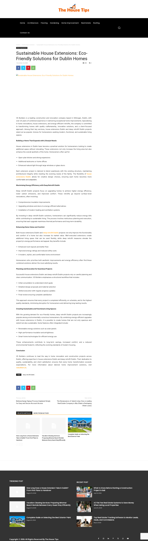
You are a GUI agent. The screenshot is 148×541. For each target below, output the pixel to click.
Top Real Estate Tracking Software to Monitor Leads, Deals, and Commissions (116, 518)
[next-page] (21, 444)
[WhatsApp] (33, 68)
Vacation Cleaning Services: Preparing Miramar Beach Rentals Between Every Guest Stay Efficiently (53, 438)
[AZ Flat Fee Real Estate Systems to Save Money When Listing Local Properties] (84, 506)
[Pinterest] (28, 68)
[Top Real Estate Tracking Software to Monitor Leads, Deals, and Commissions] (84, 521)
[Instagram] (103, 538)
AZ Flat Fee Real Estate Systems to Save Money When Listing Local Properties (114, 503)
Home (18, 45)
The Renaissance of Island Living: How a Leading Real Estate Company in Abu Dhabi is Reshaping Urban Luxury (74, 403)
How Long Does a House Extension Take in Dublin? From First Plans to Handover (27, 438)
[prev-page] (17, 444)
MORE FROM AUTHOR (41, 413)
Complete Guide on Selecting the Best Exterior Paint (49, 517)
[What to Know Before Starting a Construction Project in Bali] (84, 492)
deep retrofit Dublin (28, 374)
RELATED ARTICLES (24, 413)
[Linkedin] (108, 538)
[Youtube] (128, 538)
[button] (119, 28)
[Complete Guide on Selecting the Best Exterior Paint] (80, 425)
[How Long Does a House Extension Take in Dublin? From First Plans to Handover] (28, 426)
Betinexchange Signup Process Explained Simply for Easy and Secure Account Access (33, 402)
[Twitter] (23, 68)
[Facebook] (18, 68)
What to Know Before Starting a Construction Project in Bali (113, 489)
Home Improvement (28, 45)
